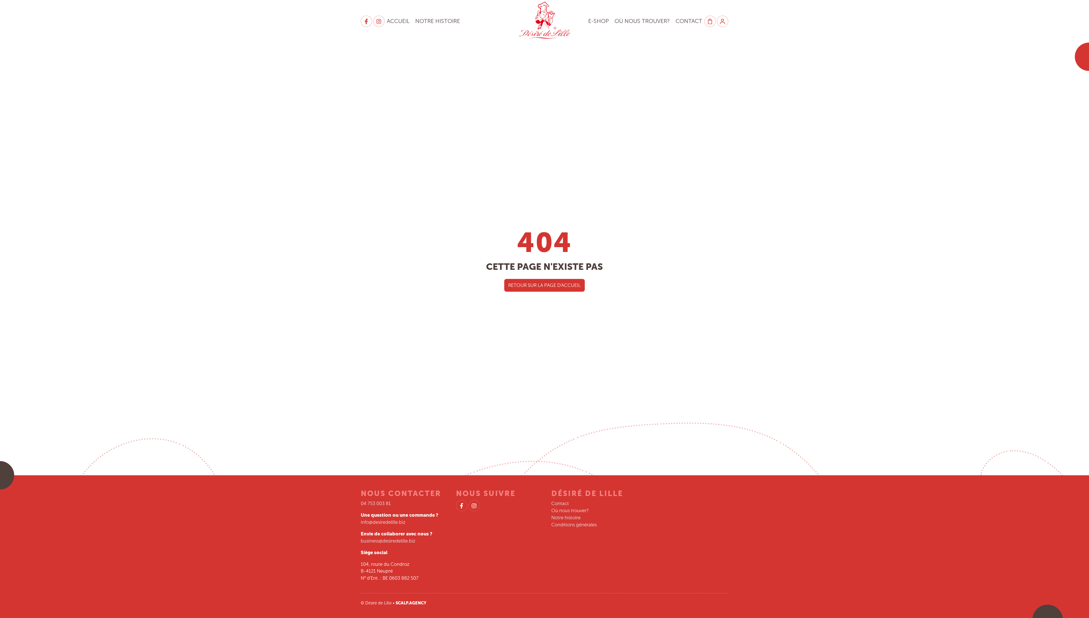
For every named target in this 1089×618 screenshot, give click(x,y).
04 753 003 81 (376, 503)
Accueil (398, 21)
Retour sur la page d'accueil (544, 285)
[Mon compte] (722, 21)
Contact (689, 21)
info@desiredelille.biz (383, 522)
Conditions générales (574, 524)
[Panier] (710, 21)
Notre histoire (437, 21)
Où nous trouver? (642, 21)
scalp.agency (411, 603)
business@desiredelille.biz (388, 540)
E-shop (598, 21)
